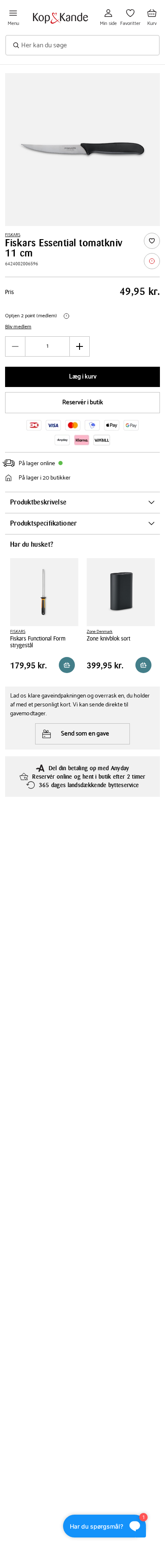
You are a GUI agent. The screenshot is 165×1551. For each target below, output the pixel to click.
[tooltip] (152, 261)
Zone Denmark (100, 631)
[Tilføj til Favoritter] (152, 241)
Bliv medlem (18, 327)
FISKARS (12, 235)
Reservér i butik (82, 402)
